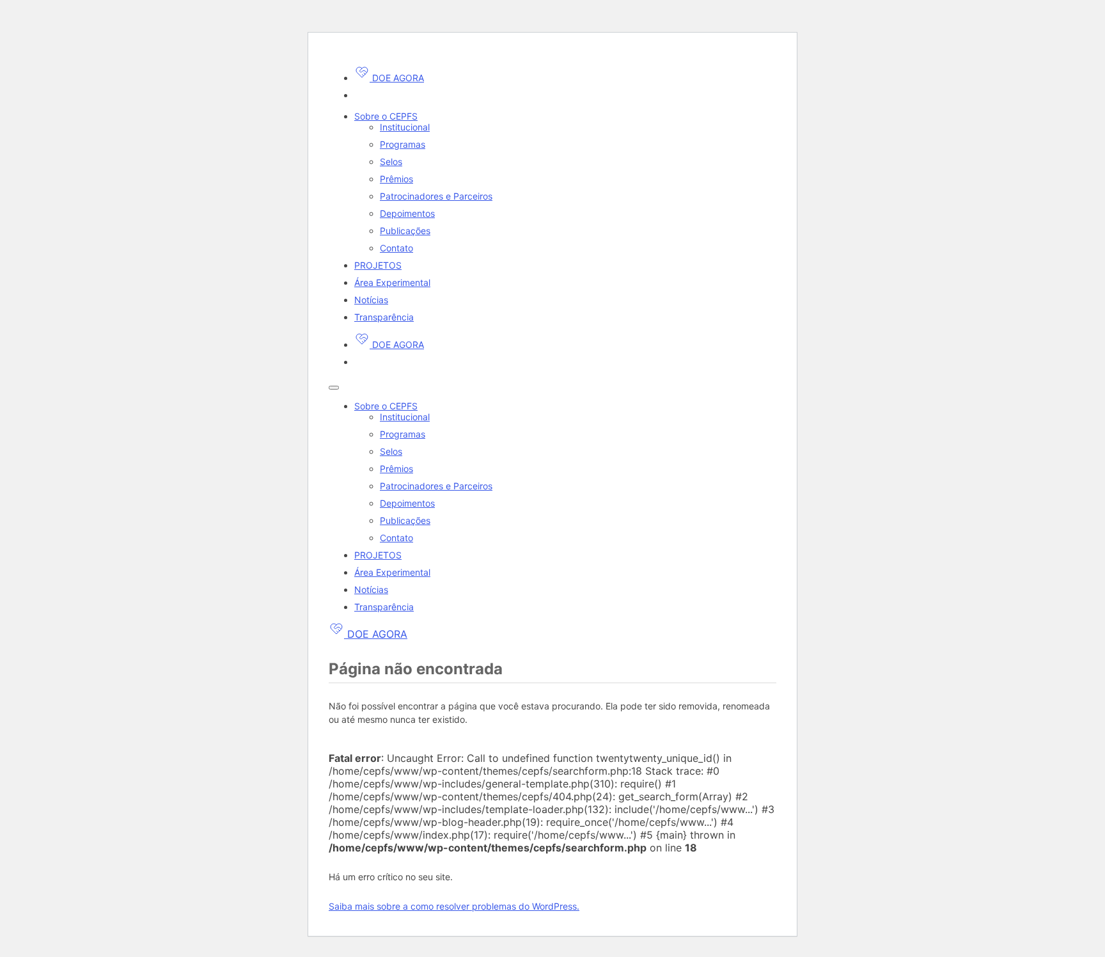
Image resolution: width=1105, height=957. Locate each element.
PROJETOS (378, 265)
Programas (402, 144)
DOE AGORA (397, 77)
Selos (391, 161)
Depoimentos (407, 213)
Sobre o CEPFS (386, 116)
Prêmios (396, 178)
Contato (396, 247)
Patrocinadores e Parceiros (436, 196)
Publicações (405, 230)
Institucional (405, 127)
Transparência (384, 317)
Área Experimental (392, 282)
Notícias (371, 299)
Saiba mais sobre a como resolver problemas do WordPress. (454, 906)
